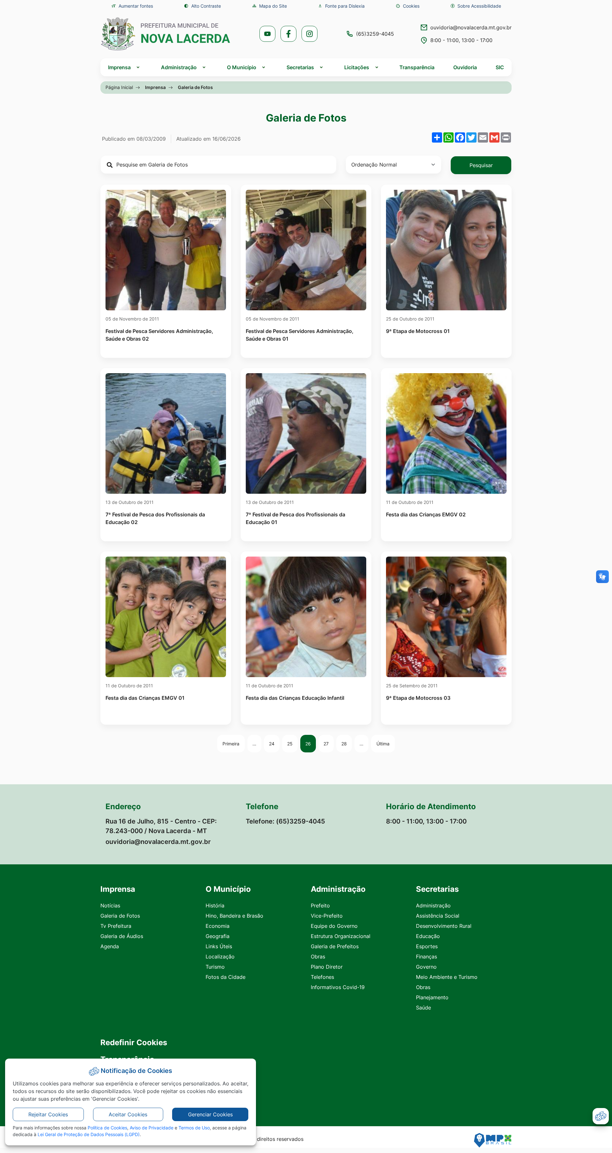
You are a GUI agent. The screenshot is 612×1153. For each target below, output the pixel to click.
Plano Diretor (327, 967)
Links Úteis (219, 946)
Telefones (322, 977)
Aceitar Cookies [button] (128, 1114)
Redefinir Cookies (133, 1042)
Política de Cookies (107, 1127)
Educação (428, 936)
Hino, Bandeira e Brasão (234, 916)
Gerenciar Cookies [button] (210, 1114)
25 (290, 743)
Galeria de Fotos (120, 916)
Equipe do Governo (334, 926)
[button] (407, 6)
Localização (220, 956)
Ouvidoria (465, 67)
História (215, 905)
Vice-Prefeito (327, 916)
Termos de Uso (194, 1127)
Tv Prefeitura (115, 926)
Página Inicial (119, 87)
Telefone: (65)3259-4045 (285, 821)
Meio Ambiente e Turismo (446, 977)
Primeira (230, 743)
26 (308, 743)
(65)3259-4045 (375, 34)
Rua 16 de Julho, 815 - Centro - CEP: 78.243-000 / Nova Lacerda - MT (161, 826)
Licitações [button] (356, 67)
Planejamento (432, 997)
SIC (500, 67)
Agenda (109, 946)
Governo (426, 967)
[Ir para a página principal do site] (165, 34)
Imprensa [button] (119, 67)
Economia (217, 926)
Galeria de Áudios (121, 936)
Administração (433, 905)
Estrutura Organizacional (340, 936)
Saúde (423, 1007)
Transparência (416, 67)
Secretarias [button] (300, 67)
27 (326, 743)
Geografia (217, 936)
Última (383, 743)
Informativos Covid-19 (338, 987)
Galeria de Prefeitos (335, 946)
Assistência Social (437, 916)
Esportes (427, 946)
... (254, 743)
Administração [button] (179, 67)
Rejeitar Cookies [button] (48, 1114)
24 (271, 743)
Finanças (426, 956)
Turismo (215, 967)
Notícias (110, 905)
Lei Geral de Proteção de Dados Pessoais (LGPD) (89, 1134)
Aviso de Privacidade (151, 1127)
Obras (318, 956)
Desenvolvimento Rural (443, 926)
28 (344, 743)
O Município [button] (241, 67)
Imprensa (155, 87)
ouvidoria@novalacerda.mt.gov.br (471, 27)
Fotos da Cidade (225, 977)
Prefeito (320, 905)
